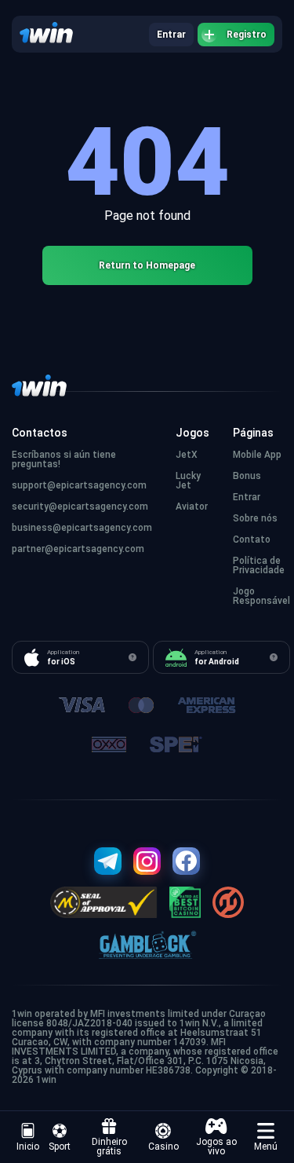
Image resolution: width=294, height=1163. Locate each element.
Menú (266, 1146)
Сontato (251, 539)
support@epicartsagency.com (79, 485)
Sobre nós (255, 518)
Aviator (192, 506)
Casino (163, 1146)
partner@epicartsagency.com (78, 548)
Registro (247, 34)
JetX (187, 454)
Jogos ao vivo (216, 1146)
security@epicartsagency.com (80, 506)
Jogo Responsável (261, 596)
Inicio (27, 1146)
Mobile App (257, 454)
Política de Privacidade (259, 565)
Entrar (171, 34)
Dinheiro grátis (109, 1146)
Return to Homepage (147, 265)
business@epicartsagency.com (82, 527)
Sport (60, 1146)
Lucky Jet (188, 480)
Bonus (247, 476)
